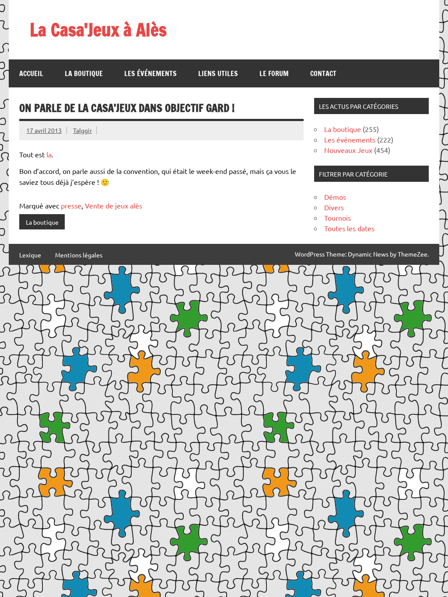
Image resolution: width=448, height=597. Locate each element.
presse (71, 205)
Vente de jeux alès (113, 205)
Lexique (30, 255)
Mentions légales (78, 255)
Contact (323, 73)
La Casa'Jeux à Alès (98, 29)
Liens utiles (218, 73)
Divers (334, 207)
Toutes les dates (349, 228)
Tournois (337, 217)
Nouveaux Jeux (348, 150)
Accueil (31, 73)
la (49, 154)
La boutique (84, 73)
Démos (335, 196)
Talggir (82, 130)
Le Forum (274, 73)
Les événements (150, 73)
